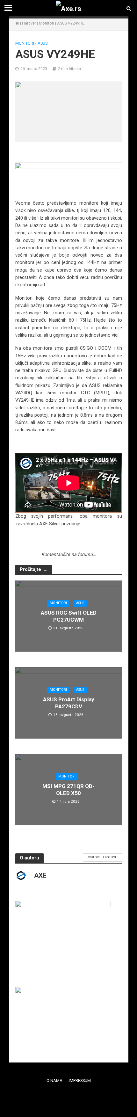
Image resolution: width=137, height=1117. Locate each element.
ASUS (42, 43)
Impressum (80, 1080)
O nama (54, 1080)
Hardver (29, 23)
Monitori (46, 23)
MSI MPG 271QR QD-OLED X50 (68, 789)
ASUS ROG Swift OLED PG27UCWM (69, 616)
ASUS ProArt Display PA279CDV (68, 703)
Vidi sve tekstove (102, 857)
